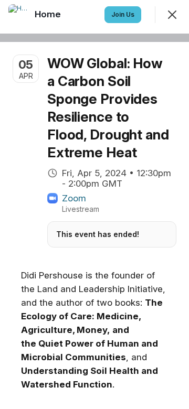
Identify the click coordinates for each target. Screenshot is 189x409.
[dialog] (94, 204)
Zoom (74, 198)
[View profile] (18, 14)
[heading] (49, 14)
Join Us (122, 14)
